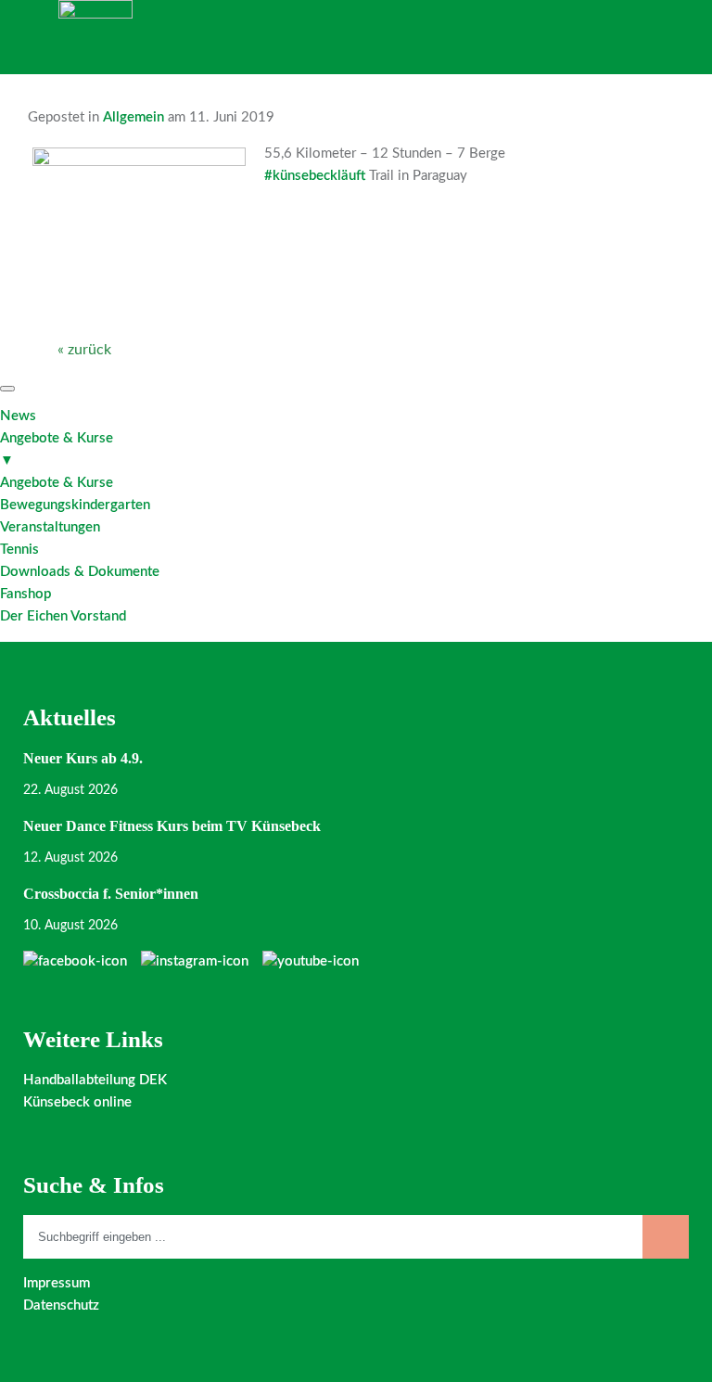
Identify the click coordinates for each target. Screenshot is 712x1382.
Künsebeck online (77, 1102)
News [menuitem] (18, 416)
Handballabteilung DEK (95, 1080)
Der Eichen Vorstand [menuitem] (63, 616)
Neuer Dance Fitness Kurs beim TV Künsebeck (172, 826)
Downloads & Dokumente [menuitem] (79, 572)
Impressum (56, 1283)
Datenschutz (61, 1305)
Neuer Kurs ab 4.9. (83, 758)
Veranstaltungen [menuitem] (50, 527)
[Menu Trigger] (7, 388)
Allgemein (133, 117)
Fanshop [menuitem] (25, 594)
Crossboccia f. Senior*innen (110, 894)
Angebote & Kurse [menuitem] (56, 449)
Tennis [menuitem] (19, 550)
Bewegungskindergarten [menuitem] (75, 505)
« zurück (84, 349)
